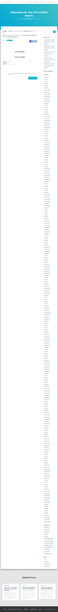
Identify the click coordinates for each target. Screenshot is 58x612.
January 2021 (46, 223)
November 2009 (47, 497)
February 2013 (46, 412)
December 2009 (47, 495)
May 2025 (46, 109)
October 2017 (46, 290)
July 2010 (46, 480)
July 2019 (46, 255)
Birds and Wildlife (33, 609)
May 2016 (46, 327)
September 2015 (47, 345)
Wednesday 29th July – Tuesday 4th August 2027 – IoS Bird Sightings (49, 59)
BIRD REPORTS (10, 40)
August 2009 (46, 504)
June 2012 (46, 430)
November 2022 (47, 175)
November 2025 (47, 96)
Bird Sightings (6, 585)
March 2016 (46, 332)
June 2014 (46, 377)
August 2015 (46, 347)
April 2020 (46, 242)
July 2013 (46, 401)
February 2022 (46, 194)
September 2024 (47, 127)
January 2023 (46, 170)
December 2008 (47, 521)
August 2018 (46, 275)
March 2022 (46, 192)
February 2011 (46, 465)
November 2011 (47, 445)
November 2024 (47, 122)
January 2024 (46, 144)
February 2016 (46, 334)
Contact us (40, 609)
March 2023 (46, 166)
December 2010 (47, 469)
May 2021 (46, 214)
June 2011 (46, 456)
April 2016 (46, 329)
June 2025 (46, 107)
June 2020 (46, 238)
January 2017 (46, 310)
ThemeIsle (54, 609)
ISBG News (46, 534)
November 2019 (47, 247)
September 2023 (47, 153)
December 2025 (47, 94)
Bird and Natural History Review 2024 (15, 609)
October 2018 (46, 271)
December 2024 (47, 120)
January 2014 (46, 388)
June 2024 (46, 133)
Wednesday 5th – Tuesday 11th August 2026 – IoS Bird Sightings (50, 54)
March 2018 (46, 284)
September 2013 (47, 397)
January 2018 (46, 286)
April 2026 (46, 85)
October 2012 (46, 421)
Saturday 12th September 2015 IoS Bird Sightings (29, 588)
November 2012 (47, 419)
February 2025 (46, 116)
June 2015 (46, 351)
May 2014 (46, 380)
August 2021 (46, 207)
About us (5, 609)
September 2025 (47, 101)
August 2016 (46, 321)
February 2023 (46, 168)
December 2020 (47, 225)
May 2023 (46, 162)
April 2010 (46, 486)
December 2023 (47, 146)
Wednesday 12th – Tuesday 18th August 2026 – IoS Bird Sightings (49, 48)
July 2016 (46, 323)
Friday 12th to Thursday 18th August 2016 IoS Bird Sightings (10, 589)
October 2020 (46, 229)
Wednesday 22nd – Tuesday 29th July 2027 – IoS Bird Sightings (49, 65)
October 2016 (46, 316)
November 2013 (47, 393)
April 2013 (46, 408)
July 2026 (46, 79)
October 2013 (46, 395)
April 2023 (46, 164)
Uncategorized (47, 551)
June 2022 (46, 186)
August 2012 (46, 425)
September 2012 (47, 423)
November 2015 (47, 340)
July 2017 (46, 297)
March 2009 (46, 515)
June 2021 (46, 212)
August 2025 (46, 103)
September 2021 (47, 205)
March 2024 (46, 140)
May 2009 (46, 510)
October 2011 (46, 447)
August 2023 (46, 155)
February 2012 (46, 438)
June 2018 (46, 277)
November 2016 (47, 314)
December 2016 (47, 312)
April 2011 (46, 460)
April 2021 (46, 216)
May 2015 (46, 353)
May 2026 (46, 83)
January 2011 (46, 467)
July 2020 (46, 236)
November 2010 (47, 471)
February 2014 (46, 386)
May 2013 (46, 406)
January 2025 (46, 118)
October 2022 (46, 177)
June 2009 (46, 508)
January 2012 (46, 441)
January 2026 (46, 92)
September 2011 (47, 449)
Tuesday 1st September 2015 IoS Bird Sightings (47, 588)
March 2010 (46, 489)
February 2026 (46, 90)
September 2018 (47, 273)
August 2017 (46, 295)
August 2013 (46, 399)
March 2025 (46, 114)
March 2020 (46, 244)
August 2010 (46, 478)
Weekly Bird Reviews (48, 553)
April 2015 (46, 356)
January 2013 (46, 414)
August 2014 (46, 373)
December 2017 (47, 288)
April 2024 (46, 138)
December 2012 (47, 417)
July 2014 (46, 375)
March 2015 (46, 358)
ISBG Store (46, 536)
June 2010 (46, 482)
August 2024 (46, 129)
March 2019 (46, 262)
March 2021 (46, 218)
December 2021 (47, 199)
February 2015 (46, 360)
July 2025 (46, 105)
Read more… (10, 598)
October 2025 (46, 98)
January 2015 (46, 362)
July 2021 (46, 210)
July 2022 (46, 183)
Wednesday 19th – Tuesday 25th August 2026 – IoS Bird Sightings (49, 42)
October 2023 (46, 151)
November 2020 (47, 227)
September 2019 (47, 251)
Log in (45, 559)
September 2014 (47, 371)
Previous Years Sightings (49, 540)
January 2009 (46, 519)
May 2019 (46, 260)
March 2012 (46, 436)
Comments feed (47, 564)
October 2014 (46, 369)
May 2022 (46, 188)
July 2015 (46, 349)
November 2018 (47, 268)
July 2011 (46, 454)
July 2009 (46, 506)
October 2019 (46, 249)
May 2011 (46, 458)
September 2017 (47, 292)
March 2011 (46, 462)
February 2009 (46, 517)
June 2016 (46, 325)
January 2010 (46, 493)
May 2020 (46, 240)
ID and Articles (47, 532)
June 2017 (46, 299)
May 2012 (46, 432)
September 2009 (47, 502)
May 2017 (46, 301)
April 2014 (46, 382)
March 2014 (46, 384)
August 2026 (46, 77)
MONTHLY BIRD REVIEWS (48, 538)
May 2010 (46, 484)
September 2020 (47, 231)
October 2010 (46, 473)
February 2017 (46, 308)
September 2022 (47, 179)
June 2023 (46, 159)
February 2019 (46, 264)
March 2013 (46, 410)
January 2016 (46, 336)
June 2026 (46, 81)
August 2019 (46, 253)
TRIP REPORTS (47, 549)
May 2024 (46, 135)
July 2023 (46, 157)
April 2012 (46, 434)
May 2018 (46, 279)
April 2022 (46, 190)
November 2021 (47, 201)
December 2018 (47, 266)
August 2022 (46, 181)
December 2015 (47, 338)
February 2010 (46, 491)
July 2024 (46, 131)
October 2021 (46, 203)
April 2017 (46, 303)
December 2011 (47, 443)
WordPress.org (47, 566)
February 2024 (46, 142)
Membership (26, 609)
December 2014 (47, 364)
